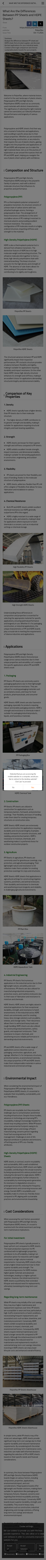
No (13, 787)
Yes (32, 787)
